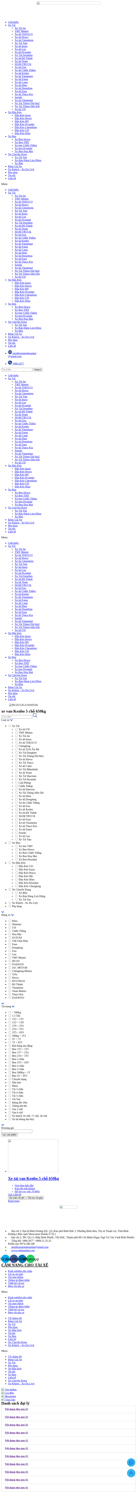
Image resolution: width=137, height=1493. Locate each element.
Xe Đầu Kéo (15, 112)
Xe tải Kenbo (22, 73)
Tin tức (12, 175)
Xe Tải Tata (21, 43)
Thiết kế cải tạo (16, 1283)
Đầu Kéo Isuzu (23, 115)
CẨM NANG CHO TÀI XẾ (24, 1265)
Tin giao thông (15, 1277)
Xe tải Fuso (21, 91)
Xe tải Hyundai (23, 52)
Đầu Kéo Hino (22, 133)
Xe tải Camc (21, 82)
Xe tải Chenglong (24, 40)
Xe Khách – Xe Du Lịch (21, 169)
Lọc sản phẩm (9, 1134)
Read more (14, 1201)
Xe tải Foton (21, 79)
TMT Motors (22, 31)
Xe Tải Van (21, 157)
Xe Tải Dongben (24, 55)
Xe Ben (12, 136)
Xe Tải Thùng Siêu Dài (27, 106)
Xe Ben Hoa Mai (24, 151)
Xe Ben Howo (22, 139)
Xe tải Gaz (20, 49)
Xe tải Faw (20, 67)
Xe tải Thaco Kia (24, 94)
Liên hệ (12, 178)
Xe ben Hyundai (23, 148)
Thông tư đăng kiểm (19, 1280)
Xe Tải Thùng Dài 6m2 (27, 103)
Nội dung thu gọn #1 (16, 1409)
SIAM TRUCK (23, 64)
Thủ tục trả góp (35, 1198)
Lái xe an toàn (15, 1274)
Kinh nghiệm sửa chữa (20, 1271)
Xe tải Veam (21, 61)
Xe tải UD (20, 109)
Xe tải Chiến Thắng (25, 70)
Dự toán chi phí (16, 1198)
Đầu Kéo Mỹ (22, 121)
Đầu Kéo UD (22, 130)
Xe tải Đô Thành (24, 58)
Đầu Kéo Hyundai (24, 124)
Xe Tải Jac (20, 28)
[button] (68, 184)
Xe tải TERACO (24, 34)
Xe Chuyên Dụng (17, 154)
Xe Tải (11, 25)
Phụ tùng (13, 172)
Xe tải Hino (21, 85)
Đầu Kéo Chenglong (26, 127)
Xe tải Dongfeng (23, 88)
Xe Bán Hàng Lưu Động (28, 160)
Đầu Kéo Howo (23, 118)
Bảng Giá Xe (15, 166)
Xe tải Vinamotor (24, 76)
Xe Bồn (19, 163)
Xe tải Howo (21, 37)
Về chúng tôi (15, 1318)
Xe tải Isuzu (21, 46)
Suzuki (18, 97)
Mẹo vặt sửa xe (16, 1286)
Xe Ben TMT (22, 142)
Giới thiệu (13, 22)
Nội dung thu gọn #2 (16, 1417)
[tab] (68, 1409)
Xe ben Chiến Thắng (26, 145)
